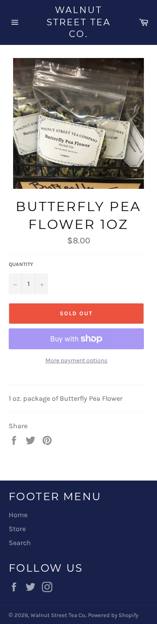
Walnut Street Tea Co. (79, 22)
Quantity (21, 264)
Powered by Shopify (113, 615)
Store (17, 529)
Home (18, 515)
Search (20, 543)
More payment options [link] (76, 360)
